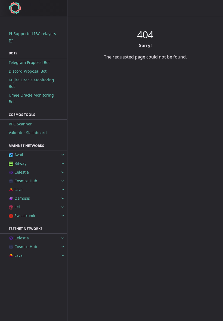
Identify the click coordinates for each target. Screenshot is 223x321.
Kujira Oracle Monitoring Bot (31, 83)
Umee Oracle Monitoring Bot (31, 98)
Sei (16, 206)
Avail (18, 154)
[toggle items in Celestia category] (62, 172)
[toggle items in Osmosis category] (62, 198)
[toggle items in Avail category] (62, 154)
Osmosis (21, 198)
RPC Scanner (20, 123)
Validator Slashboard (28, 132)
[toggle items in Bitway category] (62, 163)
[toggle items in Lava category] (62, 189)
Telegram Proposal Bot (29, 62)
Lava (18, 189)
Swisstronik (24, 215)
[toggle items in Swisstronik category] (62, 215)
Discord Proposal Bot (28, 71)
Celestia (21, 172)
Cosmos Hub (25, 180)
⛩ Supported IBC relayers (32, 33)
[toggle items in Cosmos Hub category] (62, 181)
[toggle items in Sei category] (62, 207)
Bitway (19, 163)
